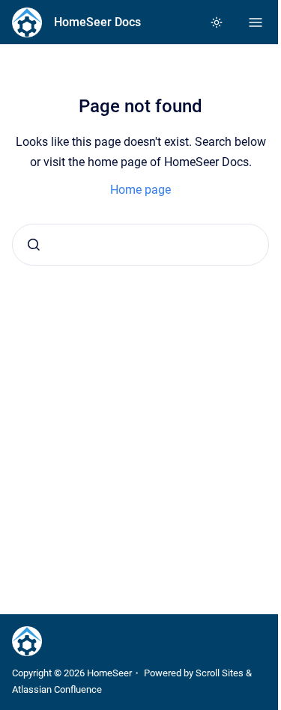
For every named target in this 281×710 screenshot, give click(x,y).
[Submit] (34, 245)
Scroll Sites (220, 673)
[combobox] (140, 244)
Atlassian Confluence (57, 689)
